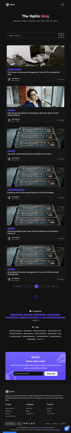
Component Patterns (55, 336)
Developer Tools (23, 317)
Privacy (55, 423)
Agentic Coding (52, 333)
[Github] (34, 424)
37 (49, 286)
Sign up (49, 408)
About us (29, 408)
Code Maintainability (42, 336)
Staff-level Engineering (16, 330)
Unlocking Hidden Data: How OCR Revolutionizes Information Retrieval (32, 232)
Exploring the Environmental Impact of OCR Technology (30, 192)
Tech (44, 317)
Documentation (10, 416)
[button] (66, 428)
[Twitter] (24, 424)
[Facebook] (27, 424)
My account (51, 413)
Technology (11, 110)
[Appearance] (20, 423)
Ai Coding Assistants (15, 336)
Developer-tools (34, 317)
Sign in (49, 411)
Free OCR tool (10, 408)
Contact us (29, 413)
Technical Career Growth (54, 330)
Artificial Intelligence (12, 317)
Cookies (63, 423)
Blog (27, 411)
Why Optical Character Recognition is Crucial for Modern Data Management (33, 273)
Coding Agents (31, 339)
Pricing (7, 413)
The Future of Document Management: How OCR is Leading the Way (33, 73)
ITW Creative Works (34, 427)
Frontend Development (54, 314)
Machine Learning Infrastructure (56, 317)
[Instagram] (29, 424)
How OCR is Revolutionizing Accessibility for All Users (29, 154)
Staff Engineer (28, 330)
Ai (40, 317)
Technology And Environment (16, 189)
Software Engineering (16, 314)
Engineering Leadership (39, 330)
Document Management (14, 69)
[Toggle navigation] (63, 4)
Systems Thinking (28, 333)
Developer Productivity (40, 314)
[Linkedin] (31, 424)
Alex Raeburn (16, 78)
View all (35, 320)
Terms (48, 423)
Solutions (8, 411)
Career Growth (28, 314)
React (59, 333)
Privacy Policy (55, 430)
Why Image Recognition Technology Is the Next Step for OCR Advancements (32, 114)
